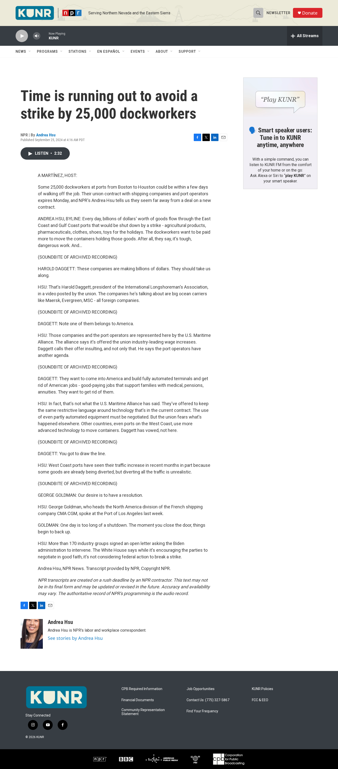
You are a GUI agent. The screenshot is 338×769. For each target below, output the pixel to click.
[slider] (44, 35)
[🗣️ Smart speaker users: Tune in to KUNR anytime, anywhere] (280, 98)
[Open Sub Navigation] (30, 51)
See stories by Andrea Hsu (75, 638)
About (162, 51)
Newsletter (278, 13)
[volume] (36, 36)
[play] (22, 36)
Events (138, 51)
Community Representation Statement (143, 712)
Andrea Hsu (45, 134)
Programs (47, 51)
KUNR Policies (262, 689)
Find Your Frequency (202, 711)
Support (187, 51)
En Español (108, 51)
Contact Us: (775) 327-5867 (208, 700)
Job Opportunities (201, 689)
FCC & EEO (260, 700)
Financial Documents (137, 700)
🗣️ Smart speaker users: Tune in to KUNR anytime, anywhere (280, 137)
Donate (309, 13)
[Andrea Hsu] (32, 634)
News (21, 51)
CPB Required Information (141, 689)
